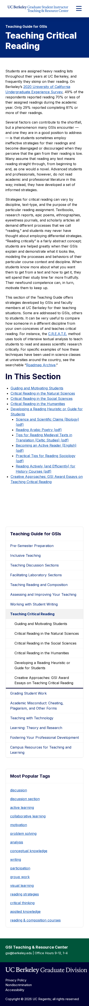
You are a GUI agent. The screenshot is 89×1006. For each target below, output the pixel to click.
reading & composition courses (35, 920)
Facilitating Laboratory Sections (36, 575)
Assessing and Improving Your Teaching (43, 594)
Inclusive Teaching (25, 555)
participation (20, 868)
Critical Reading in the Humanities (38, 404)
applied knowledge (25, 911)
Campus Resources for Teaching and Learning (40, 750)
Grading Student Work (28, 693)
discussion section (25, 799)
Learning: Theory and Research (36, 728)
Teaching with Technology (31, 718)
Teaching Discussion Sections (34, 565)
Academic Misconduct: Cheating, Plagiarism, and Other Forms (37, 705)
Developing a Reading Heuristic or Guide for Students (42, 665)
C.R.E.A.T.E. (57, 334)
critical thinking (22, 903)
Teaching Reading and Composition (39, 585)
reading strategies (24, 894)
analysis (16, 842)
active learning (22, 807)
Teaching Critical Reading (32, 614)
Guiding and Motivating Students (37, 388)
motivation (18, 825)
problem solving (23, 833)
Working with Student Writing (34, 604)
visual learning (22, 885)
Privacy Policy (15, 980)
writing (15, 859)
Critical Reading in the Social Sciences (42, 398)
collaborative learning (28, 816)
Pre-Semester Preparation (32, 546)
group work (20, 877)
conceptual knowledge (28, 851)
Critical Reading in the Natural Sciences (43, 393)
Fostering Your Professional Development (44, 737)
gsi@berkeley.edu (18, 953)
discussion (18, 790)
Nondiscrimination (18, 985)
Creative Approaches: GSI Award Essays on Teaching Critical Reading (43, 680)
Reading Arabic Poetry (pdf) (39, 430)
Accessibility (14, 990)
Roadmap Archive (41, 365)
